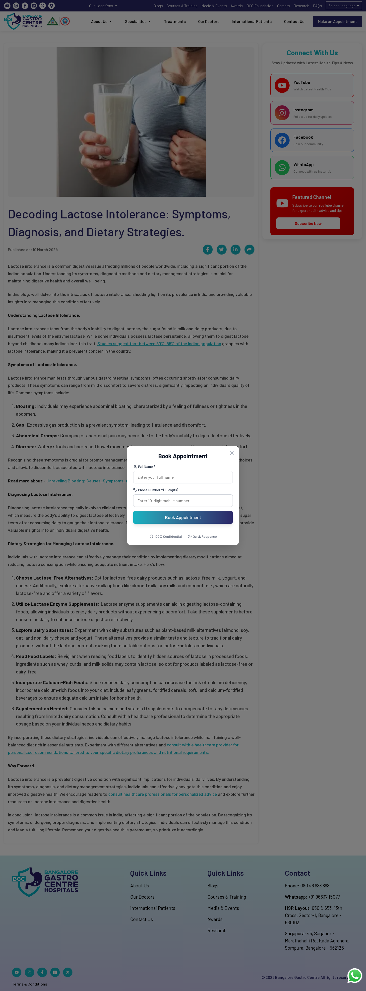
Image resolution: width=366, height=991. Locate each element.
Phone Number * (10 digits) (158, 490)
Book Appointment (183, 517)
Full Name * (146, 466)
